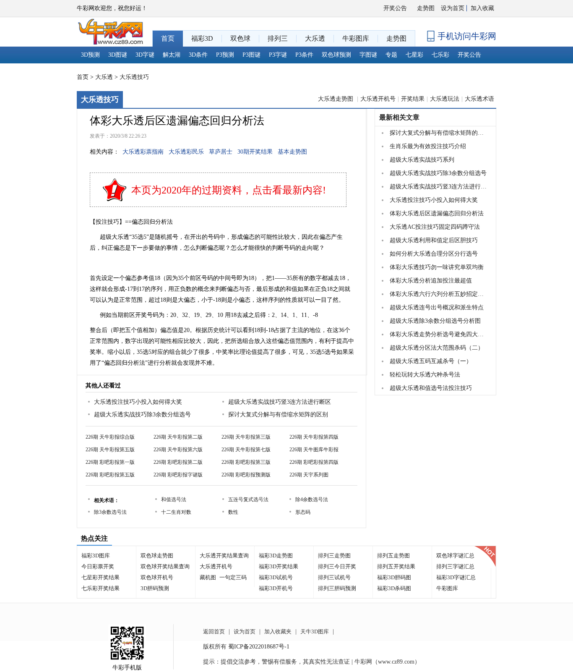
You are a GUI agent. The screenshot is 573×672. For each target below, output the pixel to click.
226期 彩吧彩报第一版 (110, 462)
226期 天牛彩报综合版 (110, 437)
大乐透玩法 (444, 99)
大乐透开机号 (378, 99)
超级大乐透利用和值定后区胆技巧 (434, 240)
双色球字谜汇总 (455, 555)
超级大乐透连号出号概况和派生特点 (437, 307)
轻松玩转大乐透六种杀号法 (425, 374)
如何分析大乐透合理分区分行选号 (434, 254)
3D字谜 (144, 55)
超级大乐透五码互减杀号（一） (431, 361)
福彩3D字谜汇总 (456, 577)
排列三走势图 (334, 555)
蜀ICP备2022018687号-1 (258, 646)
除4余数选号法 (311, 499)
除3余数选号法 (110, 512)
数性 (233, 512)
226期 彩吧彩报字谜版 (178, 475)
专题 (391, 55)
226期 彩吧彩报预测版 (246, 475)
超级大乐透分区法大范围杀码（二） (437, 348)
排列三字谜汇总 (455, 566)
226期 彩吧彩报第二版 (178, 462)
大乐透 (104, 77)
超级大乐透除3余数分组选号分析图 (435, 321)
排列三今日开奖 (337, 566)
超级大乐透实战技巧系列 (422, 160)
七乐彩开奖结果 (100, 588)
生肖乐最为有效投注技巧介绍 (428, 146)
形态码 (302, 512)
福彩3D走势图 (276, 555)
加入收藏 (482, 8)
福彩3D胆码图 (394, 577)
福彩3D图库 (95, 555)
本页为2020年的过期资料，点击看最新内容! (228, 190)
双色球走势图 (157, 555)
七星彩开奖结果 (100, 577)
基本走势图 (292, 152)
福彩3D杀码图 (394, 588)
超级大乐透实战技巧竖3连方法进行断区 (279, 402)
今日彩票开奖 (97, 566)
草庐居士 (220, 152)
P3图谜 (251, 55)
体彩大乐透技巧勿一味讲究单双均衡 (437, 267)
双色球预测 (336, 55)
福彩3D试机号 (276, 577)
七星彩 (414, 55)
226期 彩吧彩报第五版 (110, 475)
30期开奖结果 (255, 152)
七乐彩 (440, 55)
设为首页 (452, 8)
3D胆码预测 (155, 588)
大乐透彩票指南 (143, 152)
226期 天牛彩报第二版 (178, 437)
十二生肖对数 (176, 512)
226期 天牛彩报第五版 (110, 449)
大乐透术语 (479, 99)
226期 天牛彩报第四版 (314, 437)
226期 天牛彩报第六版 (178, 449)
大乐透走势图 (336, 99)
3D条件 (198, 55)
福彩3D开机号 (276, 588)
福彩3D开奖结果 (278, 566)
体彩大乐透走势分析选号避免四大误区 (439, 334)
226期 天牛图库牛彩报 (314, 449)
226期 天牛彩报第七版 (246, 449)
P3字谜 (278, 55)
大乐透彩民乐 (186, 152)
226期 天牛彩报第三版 (246, 437)
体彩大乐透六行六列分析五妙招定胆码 (439, 294)
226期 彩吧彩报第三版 (246, 462)
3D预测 (90, 55)
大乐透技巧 (134, 77)
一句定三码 (233, 577)
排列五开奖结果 (396, 566)
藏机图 (208, 577)
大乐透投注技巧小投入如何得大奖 (138, 402)
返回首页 (214, 631)
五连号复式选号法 (248, 499)
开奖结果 (413, 99)
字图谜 (368, 55)
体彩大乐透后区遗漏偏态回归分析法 (437, 213)
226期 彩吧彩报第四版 (314, 462)
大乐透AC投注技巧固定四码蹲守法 (435, 227)
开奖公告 (395, 8)
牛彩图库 (447, 588)
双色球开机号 (157, 577)
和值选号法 (173, 499)
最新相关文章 (399, 117)
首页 (83, 77)
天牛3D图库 (314, 631)
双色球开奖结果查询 (165, 566)
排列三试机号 (334, 577)
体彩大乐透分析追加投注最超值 (431, 280)
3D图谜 (117, 55)
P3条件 (304, 55)
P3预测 (225, 55)
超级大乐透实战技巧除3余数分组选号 (142, 414)
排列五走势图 (393, 555)
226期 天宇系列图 (308, 475)
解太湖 (171, 55)
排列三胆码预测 (337, 588)
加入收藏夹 (278, 631)
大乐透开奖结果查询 (224, 555)
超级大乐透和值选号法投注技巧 (431, 388)
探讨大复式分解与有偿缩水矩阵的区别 (278, 414)
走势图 (426, 8)
